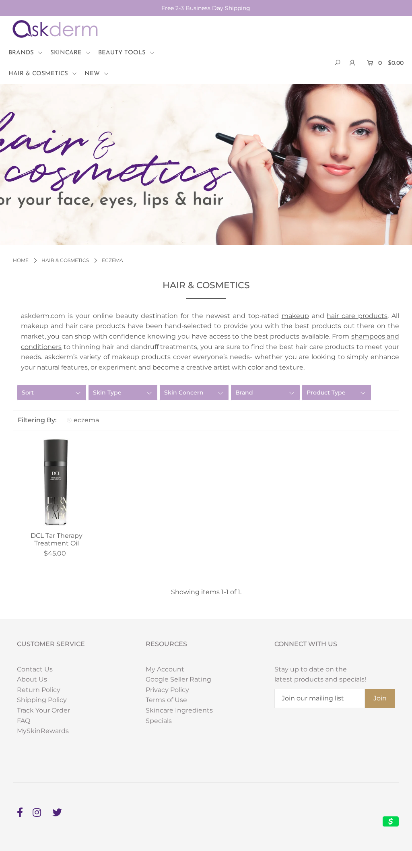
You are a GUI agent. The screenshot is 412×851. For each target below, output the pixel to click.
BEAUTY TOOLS (123, 53)
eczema (86, 420)
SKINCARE (67, 53)
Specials (159, 721)
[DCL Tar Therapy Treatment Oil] (57, 482)
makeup (295, 316)
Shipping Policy (42, 700)
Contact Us (35, 669)
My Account (165, 669)
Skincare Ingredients (179, 710)
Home (21, 260)
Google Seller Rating (178, 679)
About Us (32, 679)
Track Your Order (43, 710)
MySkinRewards (43, 731)
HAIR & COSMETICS (39, 74)
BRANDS (22, 53)
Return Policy (38, 690)
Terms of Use (166, 700)
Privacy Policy (167, 690)
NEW (93, 74)
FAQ (23, 721)
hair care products (357, 316)
